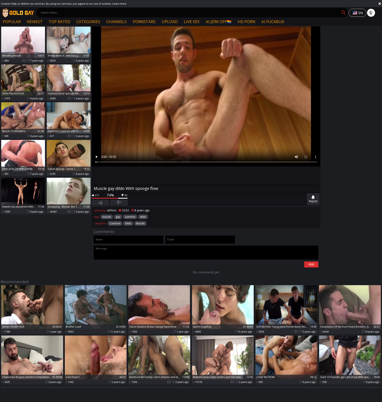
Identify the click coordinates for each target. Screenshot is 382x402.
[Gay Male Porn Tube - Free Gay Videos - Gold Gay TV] (17, 13)
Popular (12, 21)
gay (118, 217)
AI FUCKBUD (272, 21)
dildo (143, 217)
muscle (106, 217)
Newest (35, 21)
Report (313, 201)
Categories (88, 21)
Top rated (59, 21)
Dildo (128, 223)
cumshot (130, 217)
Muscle (140, 223)
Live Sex (192, 21)
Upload (170, 21)
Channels (116, 21)
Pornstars (144, 21)
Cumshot (115, 223)
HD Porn (246, 21)
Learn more (119, 3)
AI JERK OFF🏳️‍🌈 (219, 21)
